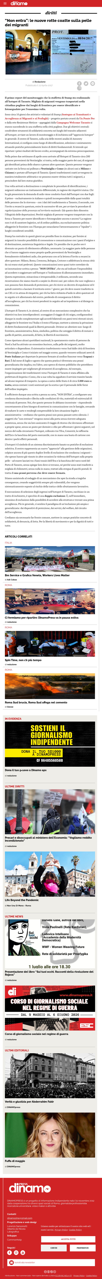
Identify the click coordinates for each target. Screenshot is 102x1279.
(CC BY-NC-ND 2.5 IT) (63, 1276)
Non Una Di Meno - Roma (19, 905)
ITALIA (8, 542)
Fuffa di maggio (15, 1161)
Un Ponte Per (87, 118)
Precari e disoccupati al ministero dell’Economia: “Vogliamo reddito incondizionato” (48, 839)
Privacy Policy (79, 1276)
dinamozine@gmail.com (19, 1218)
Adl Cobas (12, 580)
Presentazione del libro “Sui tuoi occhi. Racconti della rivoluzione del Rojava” (49, 973)
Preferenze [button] (83, 1248)
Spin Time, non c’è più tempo (23, 660)
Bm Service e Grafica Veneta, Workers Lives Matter (37, 575)
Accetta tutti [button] (68, 1239)
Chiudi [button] (53, 1248)
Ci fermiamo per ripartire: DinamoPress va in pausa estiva (41, 617)
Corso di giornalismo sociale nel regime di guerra (36, 1034)
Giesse (10, 707)
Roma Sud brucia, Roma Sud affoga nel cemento (36, 702)
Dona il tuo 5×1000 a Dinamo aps (25, 770)
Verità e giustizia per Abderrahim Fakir (29, 1101)
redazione (12, 622)
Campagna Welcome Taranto (73, 122)
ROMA (8, 585)
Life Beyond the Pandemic (22, 900)
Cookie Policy (91, 1276)
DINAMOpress (13, 1107)
